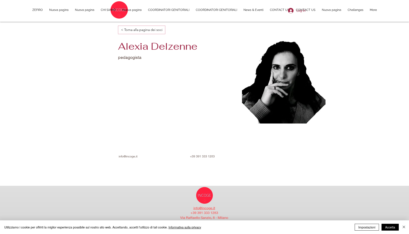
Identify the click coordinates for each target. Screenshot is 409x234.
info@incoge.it (128, 156)
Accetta (390, 227)
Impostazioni (366, 227)
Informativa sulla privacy (184, 227)
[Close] (403, 227)
